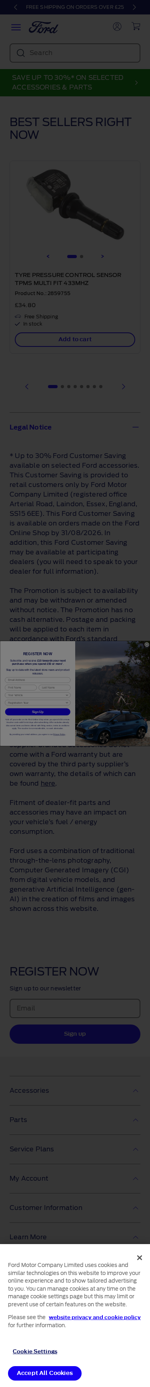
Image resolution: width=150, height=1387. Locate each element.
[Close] (139, 1257)
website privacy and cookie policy (95, 1317)
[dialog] (75, 1315)
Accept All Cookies (45, 1373)
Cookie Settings (35, 1351)
